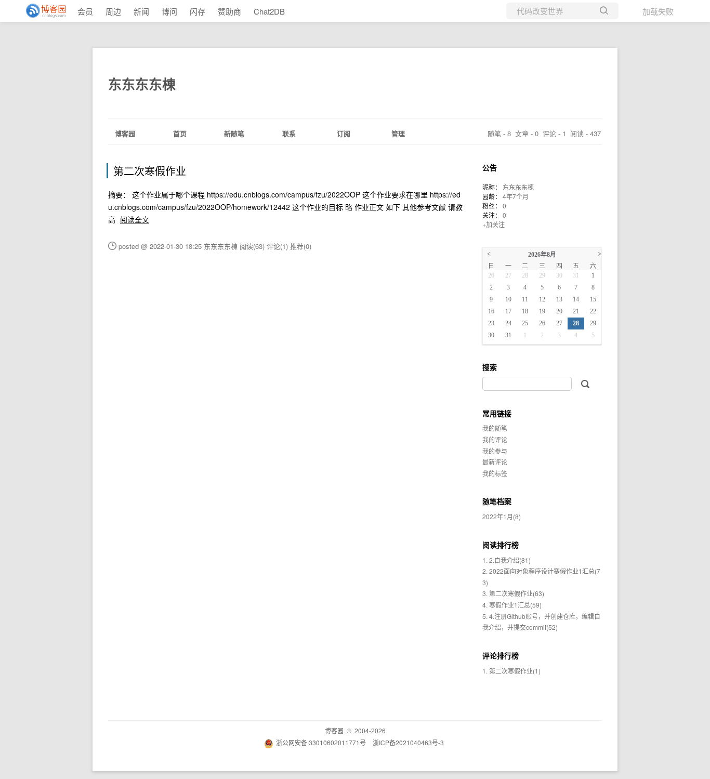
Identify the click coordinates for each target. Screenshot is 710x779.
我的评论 (494, 439)
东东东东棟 (142, 84)
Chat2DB (269, 11)
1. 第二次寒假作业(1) (511, 670)
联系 (289, 133)
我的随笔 (494, 428)
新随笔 (234, 133)
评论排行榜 (500, 655)
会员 (85, 11)
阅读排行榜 (500, 544)
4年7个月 (516, 196)
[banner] (41, 11)
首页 (180, 133)
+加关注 (493, 224)
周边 (113, 11)
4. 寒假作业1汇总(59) (512, 604)
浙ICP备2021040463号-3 (408, 742)
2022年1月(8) (501, 516)
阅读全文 (134, 219)
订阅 (343, 133)
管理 (398, 133)
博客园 (125, 133)
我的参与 (494, 450)
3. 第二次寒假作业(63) (513, 593)
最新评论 (494, 461)
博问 (169, 11)
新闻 (141, 11)
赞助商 (229, 11)
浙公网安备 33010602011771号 (321, 742)
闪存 (197, 11)
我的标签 (494, 473)
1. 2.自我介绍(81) (506, 560)
